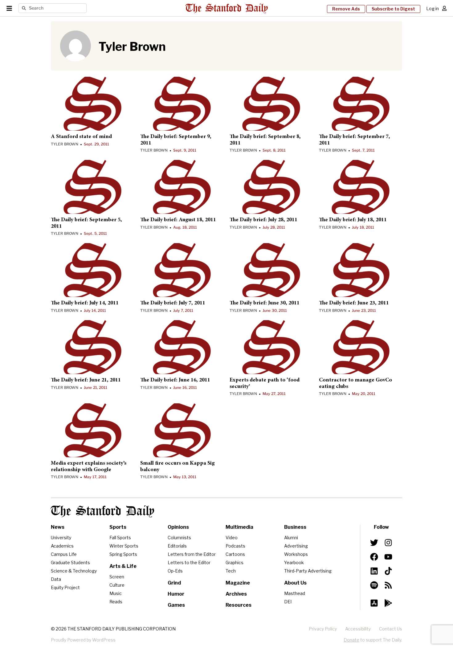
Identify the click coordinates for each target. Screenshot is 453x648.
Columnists (179, 537)
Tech (231, 570)
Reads (115, 601)
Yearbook (294, 562)
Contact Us (390, 628)
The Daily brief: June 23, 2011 (354, 303)
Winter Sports (123, 545)
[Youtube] (388, 556)
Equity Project (65, 587)
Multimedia (239, 527)
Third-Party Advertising (308, 570)
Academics (62, 545)
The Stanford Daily (102, 511)
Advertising (296, 545)
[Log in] (444, 8)
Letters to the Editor (189, 562)
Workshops (296, 554)
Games (176, 605)
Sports (117, 527)
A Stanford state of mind (81, 137)
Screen (116, 576)
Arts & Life (123, 566)
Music (115, 593)
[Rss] (388, 585)
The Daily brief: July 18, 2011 (353, 220)
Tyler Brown (64, 144)
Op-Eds (175, 570)
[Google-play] (388, 603)
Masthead (294, 593)
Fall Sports (120, 537)
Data (56, 579)
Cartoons (235, 554)
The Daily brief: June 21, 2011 (86, 380)
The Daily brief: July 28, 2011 (263, 220)
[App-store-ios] (374, 603)
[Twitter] (374, 542)
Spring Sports (123, 554)
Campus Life (64, 554)
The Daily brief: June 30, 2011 (265, 303)
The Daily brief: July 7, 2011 (172, 303)
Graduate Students (70, 562)
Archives (236, 594)
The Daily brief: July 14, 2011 (85, 303)
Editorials (177, 545)
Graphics (234, 562)
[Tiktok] (388, 570)
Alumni (291, 537)
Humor (176, 594)
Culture (116, 585)
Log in (432, 8)
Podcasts (235, 545)
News (57, 527)
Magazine (238, 583)
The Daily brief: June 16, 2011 (175, 380)
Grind (174, 583)
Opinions (178, 527)
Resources (238, 605)
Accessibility (358, 628)
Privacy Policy (323, 628)
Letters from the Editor (192, 554)
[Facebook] (374, 556)
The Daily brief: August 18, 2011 (178, 220)
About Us (295, 583)
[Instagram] (388, 542)
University (61, 537)
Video (232, 537)
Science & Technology (74, 570)
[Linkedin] (374, 570)
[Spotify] (374, 585)
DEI (288, 601)
